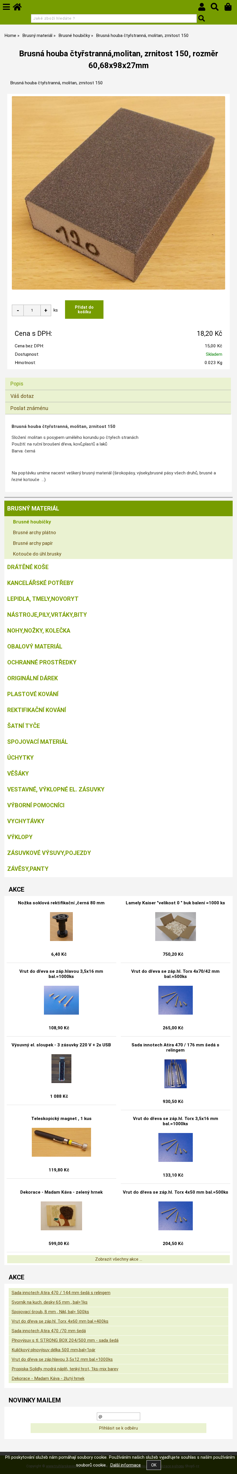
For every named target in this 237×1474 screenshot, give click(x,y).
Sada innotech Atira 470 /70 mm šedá (49, 1330)
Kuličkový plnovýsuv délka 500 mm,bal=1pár (53, 1349)
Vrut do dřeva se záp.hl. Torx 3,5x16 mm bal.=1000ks (175, 1121)
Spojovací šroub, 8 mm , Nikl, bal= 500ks (50, 1311)
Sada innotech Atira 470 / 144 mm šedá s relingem (61, 1292)
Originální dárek (32, 678)
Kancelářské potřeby (40, 582)
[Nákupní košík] (231, 8)
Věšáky (18, 773)
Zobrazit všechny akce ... (118, 1259)
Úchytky (20, 757)
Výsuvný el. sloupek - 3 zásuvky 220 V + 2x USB (61, 1045)
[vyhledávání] (217, 8)
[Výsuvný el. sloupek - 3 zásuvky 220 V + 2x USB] (61, 1068)
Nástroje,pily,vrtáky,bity (47, 614)
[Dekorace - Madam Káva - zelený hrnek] (61, 1215)
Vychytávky (26, 821)
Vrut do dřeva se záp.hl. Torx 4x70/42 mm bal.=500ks (175, 974)
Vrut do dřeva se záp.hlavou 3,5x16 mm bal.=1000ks (61, 974)
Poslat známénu (29, 408)
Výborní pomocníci (35, 805)
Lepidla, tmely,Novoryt (43, 598)
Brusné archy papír (33, 543)
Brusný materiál (33, 508)
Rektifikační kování (36, 710)
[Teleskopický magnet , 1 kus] (61, 1142)
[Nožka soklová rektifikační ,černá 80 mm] (61, 926)
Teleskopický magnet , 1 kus (61, 1118)
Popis (16, 384)
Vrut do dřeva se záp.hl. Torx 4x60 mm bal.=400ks (60, 1321)
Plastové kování (32, 694)
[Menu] (6, 7)
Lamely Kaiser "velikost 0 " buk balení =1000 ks (175, 902)
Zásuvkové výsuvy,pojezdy (49, 852)
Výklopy (20, 837)
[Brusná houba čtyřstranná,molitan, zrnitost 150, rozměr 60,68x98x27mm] (118, 193)
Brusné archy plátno (34, 532)
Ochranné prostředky (42, 662)
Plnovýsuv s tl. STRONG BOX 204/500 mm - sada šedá (65, 1340)
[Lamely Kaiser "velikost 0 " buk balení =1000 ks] (175, 926)
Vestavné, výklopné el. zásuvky (56, 789)
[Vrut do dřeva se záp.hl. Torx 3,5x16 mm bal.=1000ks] (175, 1147)
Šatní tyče (23, 725)
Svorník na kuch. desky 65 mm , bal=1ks (50, 1302)
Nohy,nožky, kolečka (38, 630)
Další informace (125, 1465)
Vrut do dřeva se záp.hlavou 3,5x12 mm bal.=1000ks (62, 1359)
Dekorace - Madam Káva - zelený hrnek (61, 1192)
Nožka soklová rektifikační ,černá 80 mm (61, 902)
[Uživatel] (204, 8)
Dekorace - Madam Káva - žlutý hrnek (48, 1378)
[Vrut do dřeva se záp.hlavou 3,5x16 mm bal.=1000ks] (61, 1000)
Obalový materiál (34, 646)
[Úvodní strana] (20, 8)
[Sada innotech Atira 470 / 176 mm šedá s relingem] (175, 1073)
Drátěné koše (28, 567)
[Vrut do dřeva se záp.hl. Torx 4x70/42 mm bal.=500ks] (175, 1000)
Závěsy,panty (28, 868)
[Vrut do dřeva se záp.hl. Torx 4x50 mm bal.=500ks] (175, 1215)
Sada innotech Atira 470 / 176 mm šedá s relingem (175, 1047)
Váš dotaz (22, 396)
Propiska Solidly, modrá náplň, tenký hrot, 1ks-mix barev (65, 1368)
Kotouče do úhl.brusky (37, 554)
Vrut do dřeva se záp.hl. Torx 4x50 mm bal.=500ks (175, 1192)
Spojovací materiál (37, 741)
